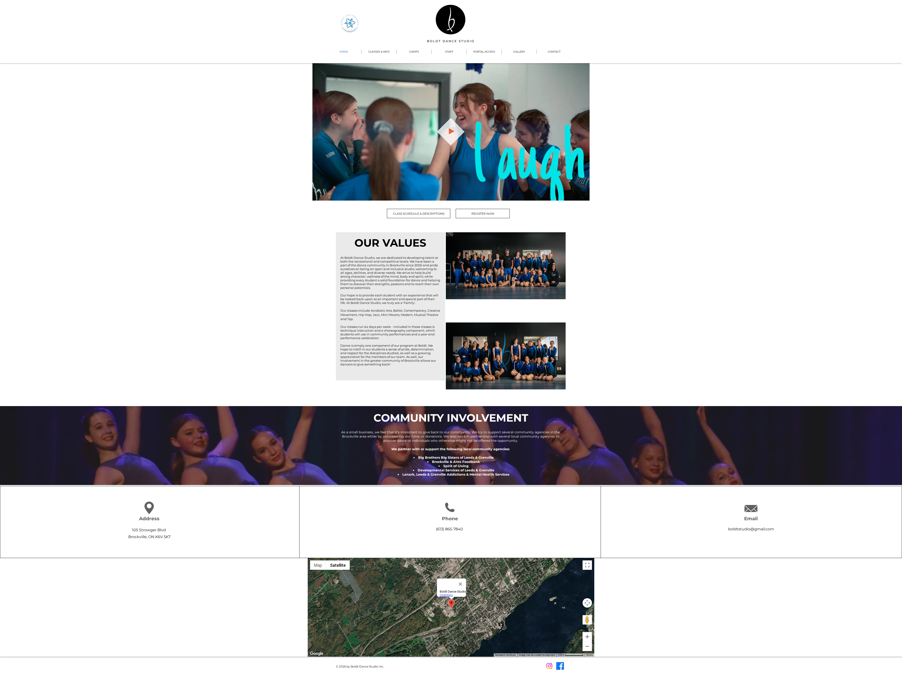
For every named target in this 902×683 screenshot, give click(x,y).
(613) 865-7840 (449, 529)
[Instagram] (549, 666)
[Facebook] (560, 666)
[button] (379, 51)
